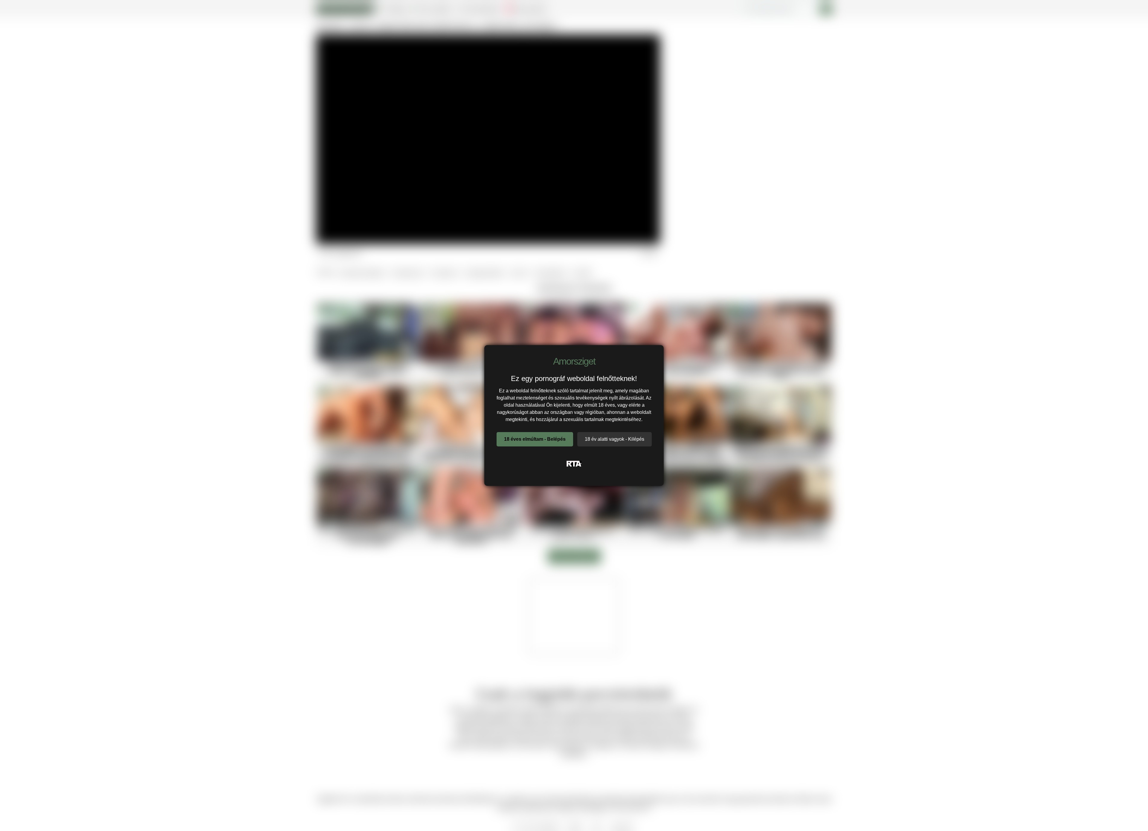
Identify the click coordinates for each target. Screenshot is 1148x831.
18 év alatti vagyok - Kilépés (614, 439)
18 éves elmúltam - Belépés (535, 439)
